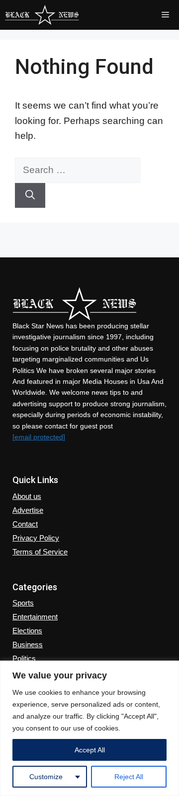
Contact (25, 524)
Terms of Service (40, 552)
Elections (27, 630)
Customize (46, 777)
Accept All (90, 750)
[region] (89, 728)
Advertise (27, 510)
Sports (23, 603)
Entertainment (35, 616)
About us (26, 496)
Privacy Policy (35, 538)
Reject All (128, 777)
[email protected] (38, 437)
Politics (24, 658)
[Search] (30, 195)
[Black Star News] (42, 15)
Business (27, 644)
